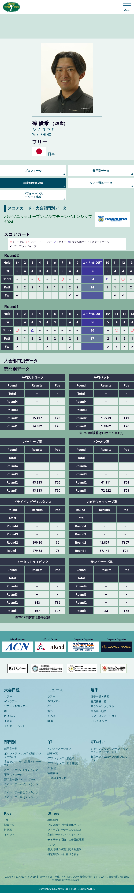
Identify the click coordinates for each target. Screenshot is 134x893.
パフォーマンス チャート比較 (33, 195)
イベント (9, 834)
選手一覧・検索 (100, 696)
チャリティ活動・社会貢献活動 (65, 839)
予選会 (8, 721)
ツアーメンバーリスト (104, 716)
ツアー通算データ (101, 183)
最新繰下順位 (98, 711)
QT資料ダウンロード (59, 778)
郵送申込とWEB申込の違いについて (109, 758)
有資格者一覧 (98, 701)
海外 (50, 711)
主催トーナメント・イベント (64, 834)
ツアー (8, 696)
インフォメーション (59, 748)
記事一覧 (52, 753)
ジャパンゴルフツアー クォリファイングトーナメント (109, 750)
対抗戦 (8, 829)
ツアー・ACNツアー (16, 706)
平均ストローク (13, 774)
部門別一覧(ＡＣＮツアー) (19, 779)
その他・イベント (14, 725)
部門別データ (101, 170)
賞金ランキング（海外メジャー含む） (22, 763)
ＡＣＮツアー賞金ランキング (21, 792)
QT (6, 711)
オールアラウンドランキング (21, 769)
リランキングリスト (102, 706)
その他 (51, 716)
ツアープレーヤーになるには (64, 829)
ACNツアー (10, 701)
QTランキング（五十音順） (63, 763)
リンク (51, 844)
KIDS (50, 721)
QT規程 (51, 768)
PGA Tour (9, 716)
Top (6, 820)
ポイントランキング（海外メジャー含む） (22, 755)
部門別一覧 (10, 748)
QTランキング (99, 721)
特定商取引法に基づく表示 (63, 854)
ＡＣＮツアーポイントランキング (22, 786)
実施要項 (52, 773)
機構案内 (52, 820)
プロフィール (33, 170)
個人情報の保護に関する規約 (64, 849)
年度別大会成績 (33, 183)
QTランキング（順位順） (62, 758)
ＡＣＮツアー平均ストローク (21, 797)
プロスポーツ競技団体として (64, 824)
